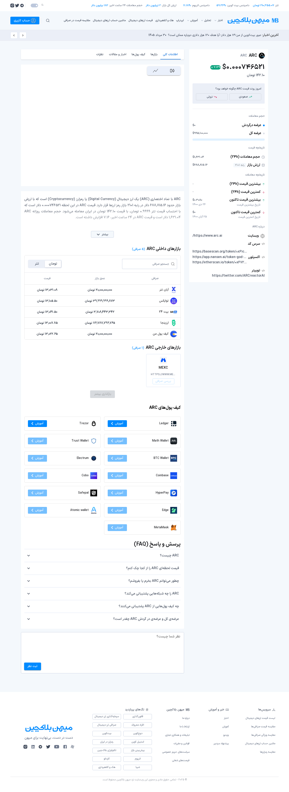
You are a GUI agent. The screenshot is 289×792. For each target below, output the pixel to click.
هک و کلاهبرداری (164, 20)
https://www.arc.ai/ (207, 235)
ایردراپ (180, 20)
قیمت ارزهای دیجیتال (140, 20)
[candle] (172, 70)
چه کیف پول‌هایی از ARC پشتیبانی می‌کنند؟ (149, 606)
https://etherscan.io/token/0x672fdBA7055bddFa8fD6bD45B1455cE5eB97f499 (220, 262)
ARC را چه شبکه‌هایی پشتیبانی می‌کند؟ (152, 593)
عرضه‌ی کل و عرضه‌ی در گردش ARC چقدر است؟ (146, 619)
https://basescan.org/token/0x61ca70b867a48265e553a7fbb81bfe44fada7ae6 (220, 251)
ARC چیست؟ (169, 555)
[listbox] (140, 20)
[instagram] (12, 5)
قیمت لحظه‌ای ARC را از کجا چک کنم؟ (152, 568)
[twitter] (17, 5)
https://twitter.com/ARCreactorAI (238, 275)
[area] (155, 70)
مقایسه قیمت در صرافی (77, 20)
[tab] (170, 54)
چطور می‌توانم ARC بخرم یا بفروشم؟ (153, 580)
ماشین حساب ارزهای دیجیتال (109, 20)
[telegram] (22, 5)
